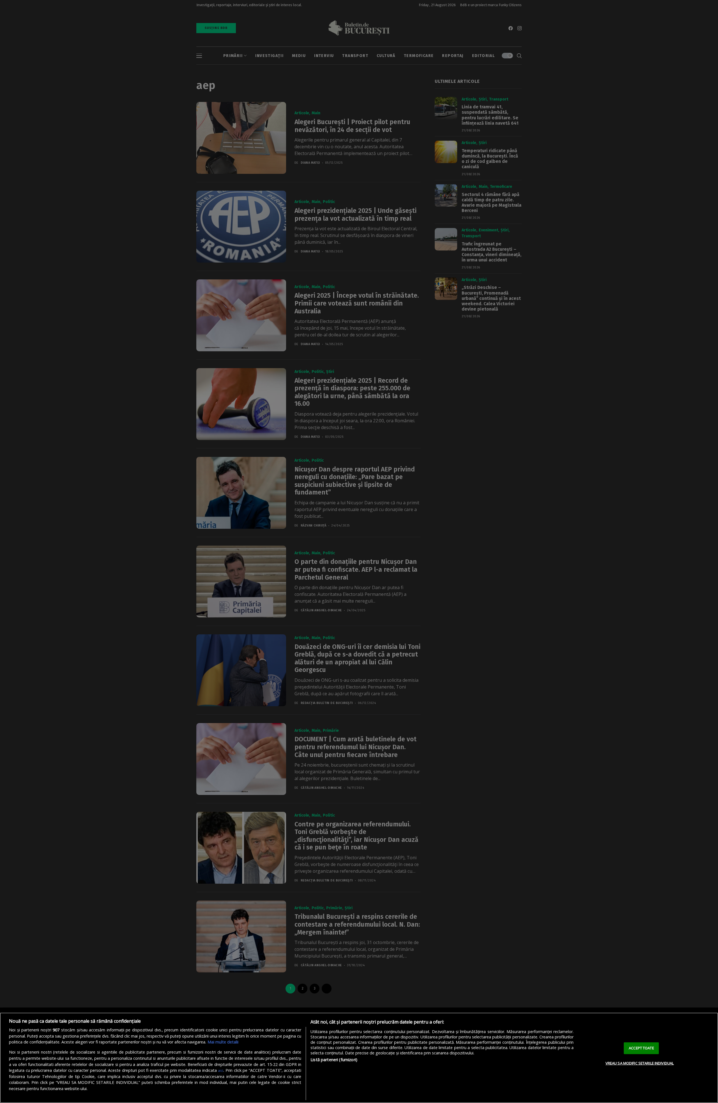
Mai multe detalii (223, 1042)
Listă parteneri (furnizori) (333, 1059)
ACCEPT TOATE (641, 1047)
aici (220, 1070)
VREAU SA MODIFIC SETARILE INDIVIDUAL (640, 1063)
